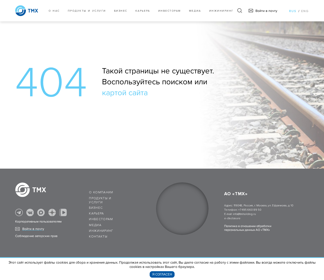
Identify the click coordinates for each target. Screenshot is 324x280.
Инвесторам (169, 10)
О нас (54, 10)
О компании (101, 192)
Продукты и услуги (87, 10)
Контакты (98, 236)
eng (305, 11)
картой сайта (125, 93)
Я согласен (162, 274)
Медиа (195, 10)
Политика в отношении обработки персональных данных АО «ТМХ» (247, 228)
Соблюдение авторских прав (36, 236)
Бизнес (96, 208)
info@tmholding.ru (244, 214)
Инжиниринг (221, 10)
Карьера (142, 10)
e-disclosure (232, 218)
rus (292, 11)
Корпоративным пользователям (38, 221)
